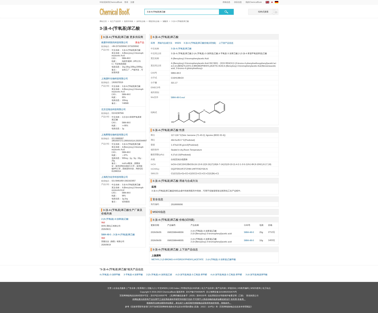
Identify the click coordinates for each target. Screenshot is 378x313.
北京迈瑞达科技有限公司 (113, 109)
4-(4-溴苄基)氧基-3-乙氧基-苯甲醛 (226, 274)
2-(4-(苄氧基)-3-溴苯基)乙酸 (114, 219)
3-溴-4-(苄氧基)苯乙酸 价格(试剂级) (173, 219)
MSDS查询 (256, 288)
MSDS (178, 43)
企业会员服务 (119, 288)
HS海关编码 (243, 288)
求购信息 (226, 2)
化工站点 (266, 288)
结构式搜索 (263, 12)
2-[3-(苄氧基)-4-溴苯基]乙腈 (159, 274)
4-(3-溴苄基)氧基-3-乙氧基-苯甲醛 (191, 274)
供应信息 (238, 2)
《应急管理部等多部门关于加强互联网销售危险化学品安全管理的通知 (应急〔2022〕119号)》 (172, 306)
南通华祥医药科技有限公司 (114, 42)
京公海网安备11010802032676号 (221, 292)
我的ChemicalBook (254, 2)
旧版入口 (152, 288)
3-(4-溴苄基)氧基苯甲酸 (256, 274)
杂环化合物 (140, 21)
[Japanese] (272, 2)
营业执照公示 (252, 295)
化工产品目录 (115, 21)
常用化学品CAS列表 (190, 288)
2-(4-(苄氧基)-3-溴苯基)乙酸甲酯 (221, 259)
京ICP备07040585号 (195, 292)
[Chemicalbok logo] (115, 12)
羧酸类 (165, 21)
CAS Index (174, 288)
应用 (153, 43)
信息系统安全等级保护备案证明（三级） (226, 295)
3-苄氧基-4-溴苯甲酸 (133, 274)
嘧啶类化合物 (154, 21)
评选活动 (232, 288)
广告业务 (131, 288)
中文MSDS (163, 288)
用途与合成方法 (165, 43)
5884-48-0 (249, 232)
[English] (267, 2)
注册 (132, 2)
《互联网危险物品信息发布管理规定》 (235, 306)
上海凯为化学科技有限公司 (114, 177)
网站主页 (103, 21)
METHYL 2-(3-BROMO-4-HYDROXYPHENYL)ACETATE (177, 259)
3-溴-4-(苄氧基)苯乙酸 (180, 21)
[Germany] (276, 2)
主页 (109, 288)
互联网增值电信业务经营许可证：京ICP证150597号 (143, 295)
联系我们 (141, 288)
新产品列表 (221, 288)
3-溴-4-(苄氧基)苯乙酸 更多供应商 (123, 37)
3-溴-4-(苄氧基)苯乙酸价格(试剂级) (200, 43)
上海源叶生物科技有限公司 (114, 78)
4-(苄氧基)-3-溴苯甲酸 (110, 274)
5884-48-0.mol (178, 97)
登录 (126, 2)
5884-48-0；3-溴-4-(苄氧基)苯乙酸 (118, 234)
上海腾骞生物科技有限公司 (114, 134)
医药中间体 (128, 21)
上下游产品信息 (226, 43)
